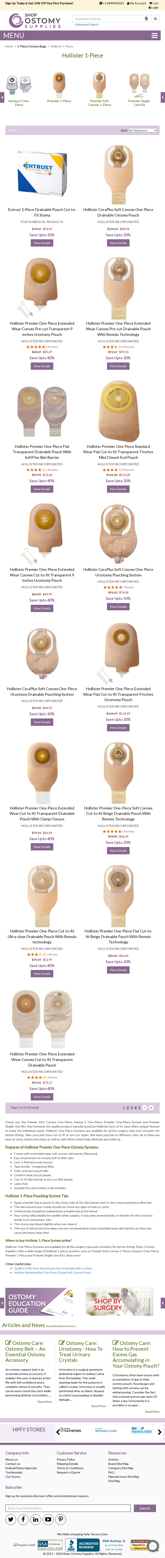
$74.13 (123, 352)
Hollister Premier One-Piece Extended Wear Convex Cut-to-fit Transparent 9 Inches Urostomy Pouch (42, 575)
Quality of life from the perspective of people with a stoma (53, 1268)
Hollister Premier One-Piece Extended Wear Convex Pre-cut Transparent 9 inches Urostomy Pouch (42, 328)
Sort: (124, 130)
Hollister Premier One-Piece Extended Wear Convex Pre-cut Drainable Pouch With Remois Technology (118, 328)
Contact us (12, 1464)
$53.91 (47, 229)
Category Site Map (120, 1468)
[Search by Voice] (146, 18)
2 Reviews (52, 347)
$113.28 (124, 475)
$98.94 (124, 229)
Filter (13, 130)
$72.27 (47, 1082)
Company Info (17, 1453)
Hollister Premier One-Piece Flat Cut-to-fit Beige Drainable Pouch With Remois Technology (118, 936)
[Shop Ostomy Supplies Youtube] (48, 1519)
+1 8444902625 (113, 3)
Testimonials (14, 1472)
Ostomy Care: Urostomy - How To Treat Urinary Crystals (80, 1351)
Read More (45, 1401)
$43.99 (47, 594)
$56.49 (123, 956)
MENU (13, 35)
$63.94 (47, 833)
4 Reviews (128, 347)
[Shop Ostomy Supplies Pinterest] (60, 1519)
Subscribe (13, 1487)
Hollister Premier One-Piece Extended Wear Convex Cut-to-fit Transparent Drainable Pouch (42, 1059)
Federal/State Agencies (21, 1468)
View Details (42, 243)
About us (11, 1459)
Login (155, 7)
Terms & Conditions (70, 1468)
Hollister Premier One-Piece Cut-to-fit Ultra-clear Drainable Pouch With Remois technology (42, 936)
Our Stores (12, 1476)
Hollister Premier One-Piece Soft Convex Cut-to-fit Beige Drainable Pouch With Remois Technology (118, 813)
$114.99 (124, 713)
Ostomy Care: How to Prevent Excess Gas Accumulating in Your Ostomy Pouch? (136, 1354)
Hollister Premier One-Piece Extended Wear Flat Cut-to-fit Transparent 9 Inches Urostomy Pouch (118, 694)
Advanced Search (87, 24)
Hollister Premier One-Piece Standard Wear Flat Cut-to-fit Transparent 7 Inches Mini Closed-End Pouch (118, 452)
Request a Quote (68, 1472)
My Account (138, 3)
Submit (145, 1508)
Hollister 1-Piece (82, 55)
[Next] (144, 1107)
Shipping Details (67, 1464)
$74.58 (123, 592)
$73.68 (47, 475)
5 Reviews (128, 470)
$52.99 (47, 959)
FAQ (111, 1472)
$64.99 (47, 708)
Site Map (114, 1481)
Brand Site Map (118, 1464)
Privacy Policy (66, 1459)
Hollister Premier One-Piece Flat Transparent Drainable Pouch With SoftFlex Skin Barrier (42, 452)
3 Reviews (128, 831)
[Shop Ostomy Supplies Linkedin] (35, 1519)
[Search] (155, 18)
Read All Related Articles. (61, 1326)
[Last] (151, 1107)
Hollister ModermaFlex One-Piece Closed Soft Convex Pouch (52, 1272)
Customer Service (72, 1453)
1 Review (128, 587)
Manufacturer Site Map (123, 1476)
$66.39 (123, 836)
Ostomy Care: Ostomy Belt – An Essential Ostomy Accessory (25, 1351)
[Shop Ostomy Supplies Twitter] (10, 1519)
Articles (113, 1459)
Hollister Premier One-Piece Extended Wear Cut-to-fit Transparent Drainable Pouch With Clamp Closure (42, 813)
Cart (156, 3)
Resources (117, 1453)
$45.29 (47, 352)
